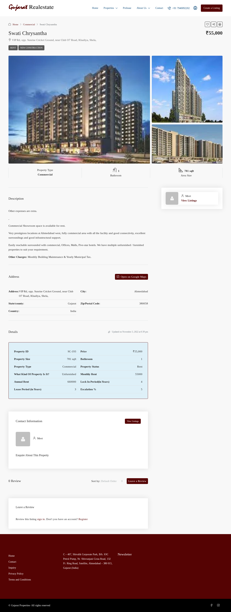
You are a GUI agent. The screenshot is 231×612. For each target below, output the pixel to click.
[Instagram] (219, 605)
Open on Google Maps (133, 276)
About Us (141, 8)
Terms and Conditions (19, 579)
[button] (207, 24)
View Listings (133, 421)
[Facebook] (212, 605)
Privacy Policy (15, 573)
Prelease (127, 8)
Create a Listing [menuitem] (212, 8)
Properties (109, 8)
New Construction (31, 48)
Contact (159, 8)
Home (95, 8)
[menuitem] (178, 8)
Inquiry (12, 567)
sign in (41, 519)
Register (83, 519)
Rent (13, 48)
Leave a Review (137, 481)
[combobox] (112, 481)
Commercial (29, 24)
